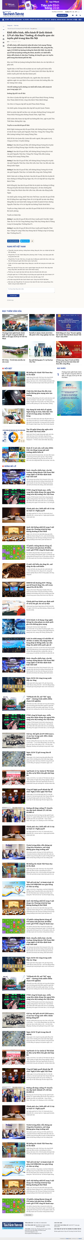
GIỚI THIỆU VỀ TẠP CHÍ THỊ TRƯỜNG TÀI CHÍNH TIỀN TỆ (67, 1229)
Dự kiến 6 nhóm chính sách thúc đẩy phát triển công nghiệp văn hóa (41, 334)
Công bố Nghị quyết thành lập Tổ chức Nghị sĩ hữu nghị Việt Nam (39, 790)
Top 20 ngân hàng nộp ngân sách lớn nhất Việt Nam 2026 (39, 430)
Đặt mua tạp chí (62, 15)
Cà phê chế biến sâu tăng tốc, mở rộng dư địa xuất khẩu (39, 565)
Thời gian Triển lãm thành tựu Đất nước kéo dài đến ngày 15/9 (26, 277)
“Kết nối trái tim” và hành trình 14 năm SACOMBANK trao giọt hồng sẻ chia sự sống (40, 884)
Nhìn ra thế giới (61, 19)
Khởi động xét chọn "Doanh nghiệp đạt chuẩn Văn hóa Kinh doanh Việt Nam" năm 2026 (68, 335)
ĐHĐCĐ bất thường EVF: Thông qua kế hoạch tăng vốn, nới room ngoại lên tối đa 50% (39, 585)
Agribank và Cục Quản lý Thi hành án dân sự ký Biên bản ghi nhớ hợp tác (40, 773)
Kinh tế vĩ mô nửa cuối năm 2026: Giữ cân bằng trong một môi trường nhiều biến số (39, 450)
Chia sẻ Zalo (26, 241)
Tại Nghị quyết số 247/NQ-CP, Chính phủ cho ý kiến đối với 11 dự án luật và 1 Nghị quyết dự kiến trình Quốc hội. (40, 515)
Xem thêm (28, 1215)
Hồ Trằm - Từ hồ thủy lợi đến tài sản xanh (13, 361)
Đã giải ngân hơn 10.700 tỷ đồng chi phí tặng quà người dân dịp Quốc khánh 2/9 (31, 274)
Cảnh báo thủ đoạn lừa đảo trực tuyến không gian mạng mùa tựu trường (39, 393)
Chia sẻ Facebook (13, 241)
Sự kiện (7, 19)
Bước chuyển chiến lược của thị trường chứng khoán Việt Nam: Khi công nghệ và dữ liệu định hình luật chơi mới (40, 473)
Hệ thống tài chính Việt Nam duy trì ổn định (39, 373)
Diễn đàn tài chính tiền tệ (37, 19)
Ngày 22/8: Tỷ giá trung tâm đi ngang (38, 753)
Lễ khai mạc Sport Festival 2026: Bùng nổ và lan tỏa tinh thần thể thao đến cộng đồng (67, 362)
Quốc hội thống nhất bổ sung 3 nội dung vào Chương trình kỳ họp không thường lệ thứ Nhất (40, 529)
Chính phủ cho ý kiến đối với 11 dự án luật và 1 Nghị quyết (40, 509)
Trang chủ (9, 25)
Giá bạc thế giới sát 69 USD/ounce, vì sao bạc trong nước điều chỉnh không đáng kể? (40, 736)
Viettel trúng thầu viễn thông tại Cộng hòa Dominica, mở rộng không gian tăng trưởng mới (39, 847)
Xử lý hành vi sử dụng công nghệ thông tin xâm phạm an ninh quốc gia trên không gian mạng (40, 622)
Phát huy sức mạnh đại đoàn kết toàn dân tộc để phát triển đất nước (27, 272)
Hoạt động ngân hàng (16, 19)
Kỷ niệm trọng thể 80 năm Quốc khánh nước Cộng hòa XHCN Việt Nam (28, 279)
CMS (68, 1238)
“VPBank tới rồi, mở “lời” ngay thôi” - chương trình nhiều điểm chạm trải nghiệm (39, 699)
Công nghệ (69, 19)
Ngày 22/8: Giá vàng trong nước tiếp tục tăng (39, 679)
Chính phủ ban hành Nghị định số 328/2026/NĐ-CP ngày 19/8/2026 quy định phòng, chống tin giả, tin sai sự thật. (40, 608)
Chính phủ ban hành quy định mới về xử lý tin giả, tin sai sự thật (40, 602)
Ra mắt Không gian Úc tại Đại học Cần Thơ (41, 361)
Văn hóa (16, 25)
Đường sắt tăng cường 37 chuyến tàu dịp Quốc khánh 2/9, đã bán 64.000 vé (39, 810)
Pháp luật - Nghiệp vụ (50, 19)
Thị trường (26, 19)
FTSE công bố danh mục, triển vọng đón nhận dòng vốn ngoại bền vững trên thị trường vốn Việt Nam (40, 492)
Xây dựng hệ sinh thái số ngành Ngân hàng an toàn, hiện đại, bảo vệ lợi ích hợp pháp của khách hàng (39, 412)
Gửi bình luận (13, 295)
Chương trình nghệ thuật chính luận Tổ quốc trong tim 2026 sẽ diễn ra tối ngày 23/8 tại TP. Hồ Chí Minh (14, 336)
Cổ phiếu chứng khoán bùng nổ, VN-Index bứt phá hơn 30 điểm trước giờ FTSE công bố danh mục (40, 548)
